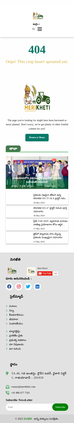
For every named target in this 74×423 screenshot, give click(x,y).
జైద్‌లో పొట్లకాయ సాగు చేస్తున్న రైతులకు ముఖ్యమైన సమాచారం (47, 236)
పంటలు (13, 306)
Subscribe (60, 407)
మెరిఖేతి (28, 418)
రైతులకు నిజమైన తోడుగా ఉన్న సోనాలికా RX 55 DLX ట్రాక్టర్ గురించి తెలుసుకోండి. (50, 197)
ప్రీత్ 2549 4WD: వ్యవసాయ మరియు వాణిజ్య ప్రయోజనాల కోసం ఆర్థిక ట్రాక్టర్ (50, 223)
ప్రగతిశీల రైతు (16, 335)
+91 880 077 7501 (20, 392)
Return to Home (37, 137)
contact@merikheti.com (23, 386)
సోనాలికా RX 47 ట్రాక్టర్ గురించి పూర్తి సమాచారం (50, 210)
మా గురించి (15, 348)
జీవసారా (13, 319)
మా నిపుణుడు (16, 344)
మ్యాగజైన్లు (14, 331)
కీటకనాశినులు (16, 314)
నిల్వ (11, 310)
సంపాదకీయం (16, 323)
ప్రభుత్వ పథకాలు (17, 340)
